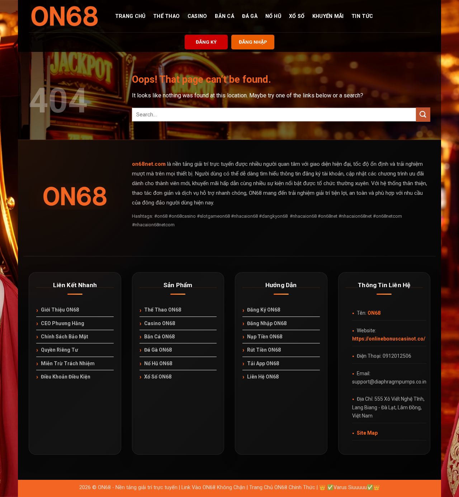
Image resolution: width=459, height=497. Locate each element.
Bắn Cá (224, 16)
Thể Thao (166, 16)
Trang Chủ (130, 16)
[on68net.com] (64, 16)
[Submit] (423, 114)
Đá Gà (249, 16)
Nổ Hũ (273, 16)
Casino (197, 16)
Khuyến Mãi (328, 16)
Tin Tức (362, 16)
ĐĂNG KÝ (206, 42)
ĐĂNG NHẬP (253, 42)
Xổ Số (296, 16)
